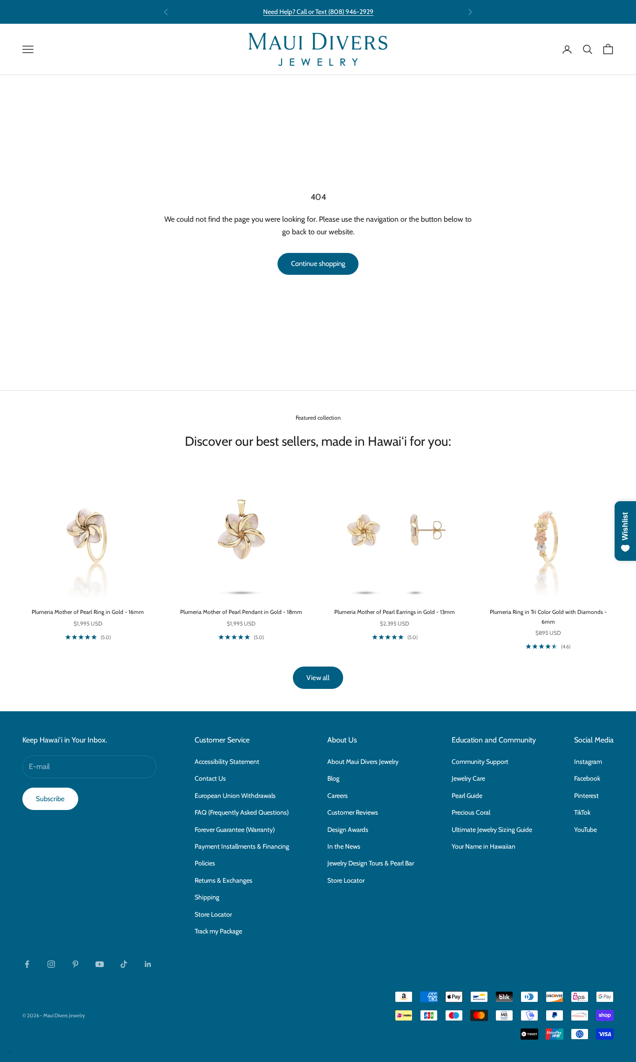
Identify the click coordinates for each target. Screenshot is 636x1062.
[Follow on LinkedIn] (148, 964)
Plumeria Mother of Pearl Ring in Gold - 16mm (88, 611)
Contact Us (210, 778)
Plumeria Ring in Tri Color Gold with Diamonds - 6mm (548, 616)
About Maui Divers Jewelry (363, 761)
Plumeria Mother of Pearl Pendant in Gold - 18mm (241, 611)
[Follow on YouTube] (99, 964)
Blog (333, 778)
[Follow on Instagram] (51, 964)
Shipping (207, 897)
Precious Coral (471, 812)
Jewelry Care (468, 778)
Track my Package (218, 931)
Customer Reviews (352, 812)
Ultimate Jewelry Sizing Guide (492, 829)
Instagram (588, 761)
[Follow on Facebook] (27, 964)
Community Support (480, 761)
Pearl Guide (467, 795)
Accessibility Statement (227, 761)
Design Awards (347, 829)
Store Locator (213, 914)
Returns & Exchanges (223, 880)
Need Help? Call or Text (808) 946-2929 (318, 11)
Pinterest (586, 795)
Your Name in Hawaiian (483, 846)
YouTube (585, 829)
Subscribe (50, 799)
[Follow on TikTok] (124, 964)
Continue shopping (318, 263)
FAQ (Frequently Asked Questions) (242, 812)
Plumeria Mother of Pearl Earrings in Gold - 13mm (394, 611)
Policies (205, 863)
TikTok (582, 812)
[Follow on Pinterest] (75, 964)
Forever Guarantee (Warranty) (235, 829)
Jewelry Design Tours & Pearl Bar (370, 863)
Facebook (587, 778)
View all (318, 678)
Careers (337, 795)
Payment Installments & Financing (242, 846)
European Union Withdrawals (235, 795)
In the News (343, 846)
